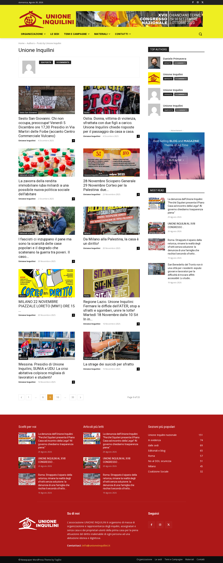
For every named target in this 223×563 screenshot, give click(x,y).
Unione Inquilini (27, 140)
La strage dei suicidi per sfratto (108, 364)
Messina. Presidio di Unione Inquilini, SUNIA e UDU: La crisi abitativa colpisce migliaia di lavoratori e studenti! (43, 370)
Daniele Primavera (174, 58)
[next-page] (80, 397)
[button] (200, 34)
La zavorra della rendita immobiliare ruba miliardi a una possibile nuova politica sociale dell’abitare (44, 187)
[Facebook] (193, 3)
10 (57, 397)
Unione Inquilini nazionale (96, 175)
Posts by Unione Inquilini (49, 43)
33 (73, 397)
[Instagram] (198, 3)
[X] (203, 3)
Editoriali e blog (27, 175)
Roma (86, 112)
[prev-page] (21, 397)
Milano (87, 233)
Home (21, 43)
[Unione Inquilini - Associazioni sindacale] (38, 523)
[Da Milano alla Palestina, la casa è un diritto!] (111, 221)
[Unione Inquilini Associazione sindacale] (46, 19)
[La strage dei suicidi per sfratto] (111, 346)
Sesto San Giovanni (28, 112)
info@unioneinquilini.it (96, 545)
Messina (23, 358)
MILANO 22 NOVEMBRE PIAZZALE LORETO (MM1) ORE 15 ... (46, 306)
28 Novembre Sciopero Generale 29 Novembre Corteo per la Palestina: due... (109, 185)
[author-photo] (30, 67)
